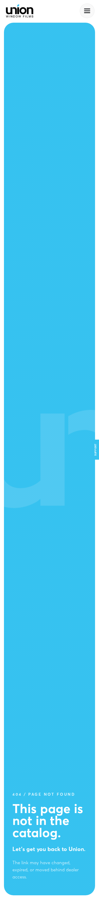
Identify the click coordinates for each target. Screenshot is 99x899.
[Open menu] (87, 10)
